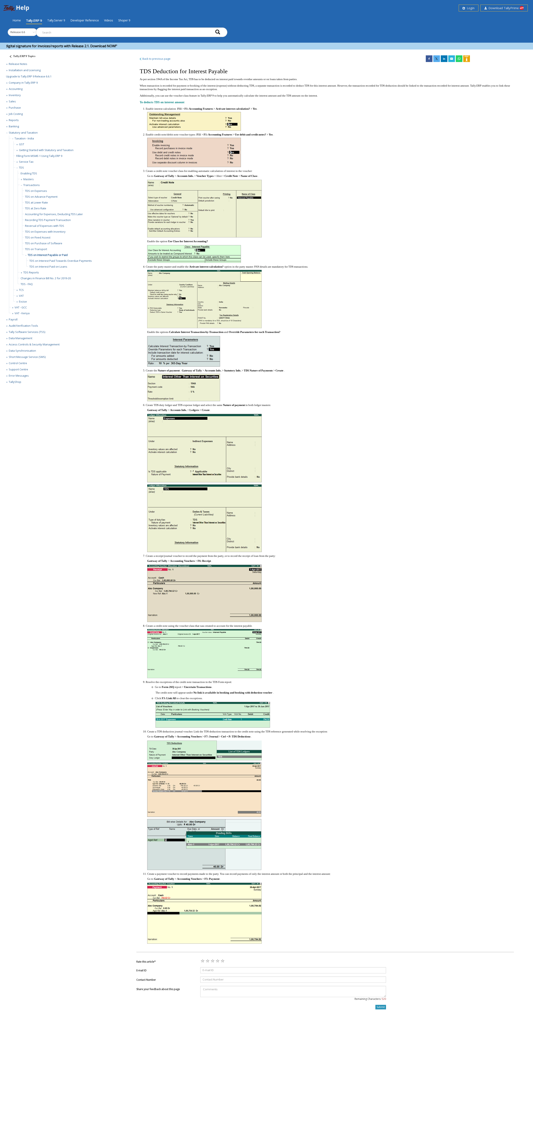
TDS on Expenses (36, 191)
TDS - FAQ (27, 284)
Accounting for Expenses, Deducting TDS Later (54, 214)
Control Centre (18, 363)
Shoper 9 (124, 20)
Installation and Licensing (25, 70)
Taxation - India (24, 138)
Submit (381, 1007)
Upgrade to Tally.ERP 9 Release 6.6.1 (28, 76)
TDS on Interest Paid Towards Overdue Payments (60, 261)
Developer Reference (84, 20)
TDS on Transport (36, 249)
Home (16, 20)
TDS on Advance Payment (41, 197)
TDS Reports (31, 272)
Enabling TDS (29, 173)
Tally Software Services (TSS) (27, 332)
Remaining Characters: (370, 999)
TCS (21, 290)
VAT (21, 296)
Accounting (15, 89)
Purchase (15, 107)
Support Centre (18, 369)
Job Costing (16, 114)
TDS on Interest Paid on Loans (48, 266)
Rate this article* (146, 961)
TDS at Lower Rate (36, 202)
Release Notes (18, 64)
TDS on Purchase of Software (43, 243)
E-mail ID (141, 970)
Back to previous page (156, 59)
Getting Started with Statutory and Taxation (46, 150)
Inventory (15, 95)
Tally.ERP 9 (34, 20)
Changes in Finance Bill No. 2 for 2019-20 (46, 278)
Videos (108, 20)
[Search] (217, 32)
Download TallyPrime (503, 8)
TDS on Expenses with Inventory (45, 231)
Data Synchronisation (22, 350)
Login (469, 8)
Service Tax (26, 162)
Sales (12, 101)
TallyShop (15, 382)
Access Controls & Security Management (34, 344)
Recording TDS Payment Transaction (48, 220)
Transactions (31, 185)
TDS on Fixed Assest (37, 237)
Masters (28, 179)
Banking (14, 126)
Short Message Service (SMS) (27, 357)
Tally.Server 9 (56, 20)
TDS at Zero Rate (35, 208)
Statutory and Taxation (23, 132)
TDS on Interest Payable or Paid (48, 255)
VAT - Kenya (22, 313)
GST (21, 144)
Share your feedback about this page (158, 989)
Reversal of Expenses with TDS (44, 226)
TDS (21, 167)
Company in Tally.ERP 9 (23, 82)
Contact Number (146, 980)
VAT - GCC (21, 307)
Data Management (20, 338)
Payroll (13, 319)
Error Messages (19, 375)
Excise (23, 301)
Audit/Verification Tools (23, 326)
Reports (14, 120)
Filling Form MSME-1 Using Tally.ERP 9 (39, 156)
